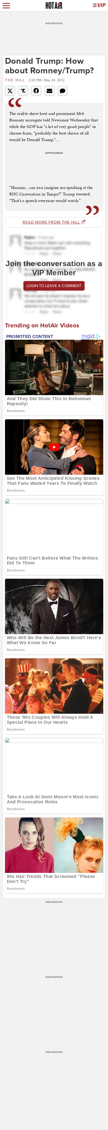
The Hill (16, 80)
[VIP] (99, 5)
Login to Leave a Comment (54, 285)
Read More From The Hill (52, 222)
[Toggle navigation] (6, 5)
